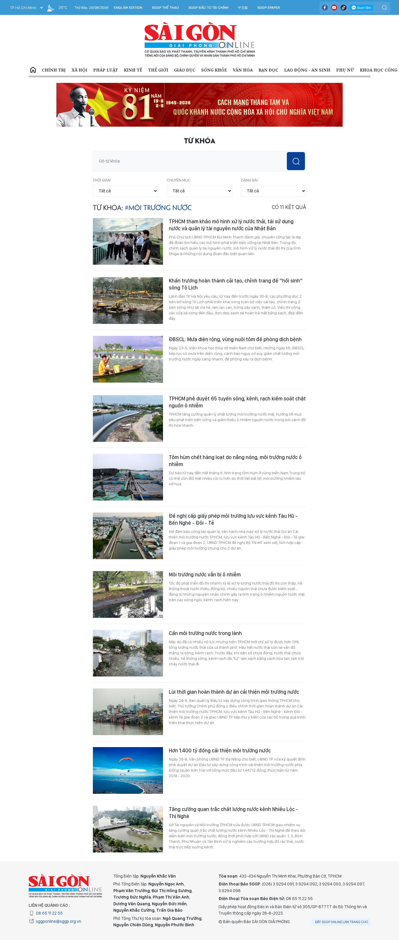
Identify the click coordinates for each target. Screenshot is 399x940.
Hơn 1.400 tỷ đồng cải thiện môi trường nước (220, 750)
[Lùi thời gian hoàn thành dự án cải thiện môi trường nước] (128, 711)
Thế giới (158, 70)
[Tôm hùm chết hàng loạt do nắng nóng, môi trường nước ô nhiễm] (128, 477)
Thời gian (101, 180)
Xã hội (79, 70)
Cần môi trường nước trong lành (205, 633)
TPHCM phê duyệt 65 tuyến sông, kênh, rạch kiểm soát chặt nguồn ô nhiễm (237, 402)
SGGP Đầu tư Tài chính (208, 8)
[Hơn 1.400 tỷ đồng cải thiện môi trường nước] (128, 770)
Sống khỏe (214, 70)
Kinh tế (133, 70)
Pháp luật (105, 70)
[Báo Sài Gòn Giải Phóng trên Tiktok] (343, 8)
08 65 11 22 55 (49, 913)
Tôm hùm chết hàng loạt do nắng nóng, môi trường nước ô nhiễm (235, 460)
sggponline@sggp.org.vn (58, 921)
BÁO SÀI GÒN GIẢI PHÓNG (200, 39)
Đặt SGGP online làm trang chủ (341, 922)
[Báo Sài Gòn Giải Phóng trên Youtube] (334, 8)
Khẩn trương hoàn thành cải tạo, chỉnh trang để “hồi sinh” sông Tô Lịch (236, 284)
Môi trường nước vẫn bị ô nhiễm (205, 574)
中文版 (243, 8)
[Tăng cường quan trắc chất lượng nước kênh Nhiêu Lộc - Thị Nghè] (128, 829)
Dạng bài (249, 180)
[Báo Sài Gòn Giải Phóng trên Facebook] (325, 8)
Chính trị (54, 70)
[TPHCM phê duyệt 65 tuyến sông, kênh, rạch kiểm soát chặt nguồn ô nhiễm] (128, 418)
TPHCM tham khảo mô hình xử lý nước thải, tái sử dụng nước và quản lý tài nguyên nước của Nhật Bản (231, 224)
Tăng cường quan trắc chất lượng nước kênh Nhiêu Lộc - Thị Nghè (233, 812)
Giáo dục (184, 70)
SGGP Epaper (268, 8)
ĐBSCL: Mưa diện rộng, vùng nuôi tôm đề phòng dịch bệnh (235, 339)
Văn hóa (243, 70)
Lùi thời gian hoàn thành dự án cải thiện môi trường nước (234, 692)
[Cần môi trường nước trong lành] (128, 653)
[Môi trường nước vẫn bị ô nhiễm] (128, 594)
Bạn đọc (268, 70)
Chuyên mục (178, 180)
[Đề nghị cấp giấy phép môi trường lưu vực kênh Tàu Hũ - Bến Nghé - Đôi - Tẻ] (128, 535)
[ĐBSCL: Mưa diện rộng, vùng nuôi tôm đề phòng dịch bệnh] (128, 359)
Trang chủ (33, 70)
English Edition (128, 8)
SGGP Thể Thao (165, 8)
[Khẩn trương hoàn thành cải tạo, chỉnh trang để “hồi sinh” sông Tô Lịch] (128, 300)
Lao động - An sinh (307, 70)
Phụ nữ (345, 70)
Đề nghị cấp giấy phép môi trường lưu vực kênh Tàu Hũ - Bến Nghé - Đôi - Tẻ (233, 519)
